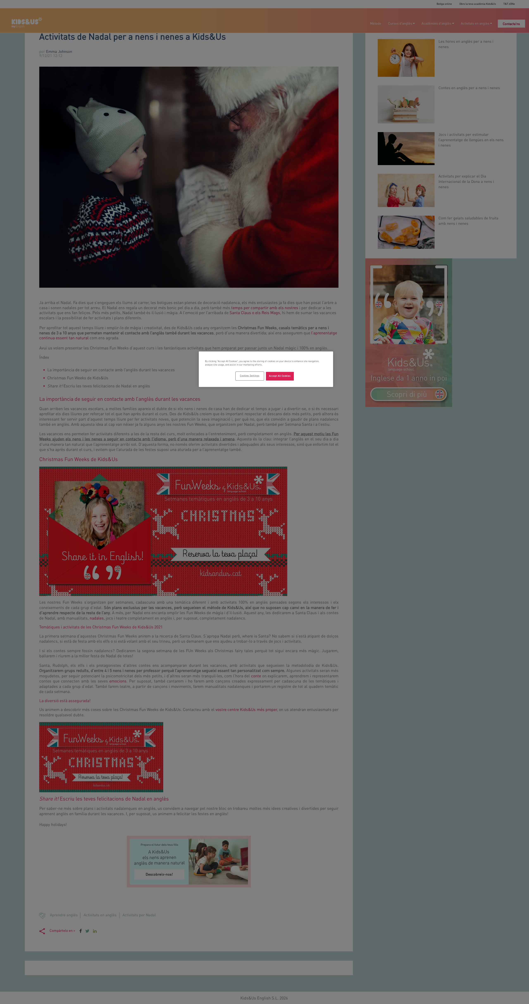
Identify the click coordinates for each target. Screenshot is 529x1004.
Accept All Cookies (280, 376)
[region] (266, 369)
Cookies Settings (249, 376)
